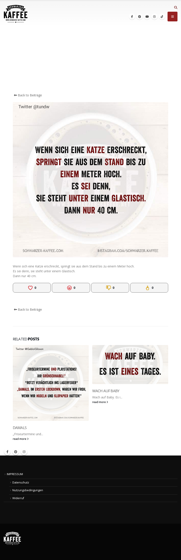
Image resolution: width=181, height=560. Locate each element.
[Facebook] (132, 16)
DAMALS (19, 427)
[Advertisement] (90, 60)
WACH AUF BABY (105, 390)
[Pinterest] (139, 16)
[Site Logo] (16, 14)
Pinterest (15, 451)
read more (20, 439)
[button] (175, 7)
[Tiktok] (162, 16)
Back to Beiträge (29, 95)
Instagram (24, 451)
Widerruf (18, 498)
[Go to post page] (51, 383)
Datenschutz (20, 482)
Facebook (7, 451)
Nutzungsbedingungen (27, 490)
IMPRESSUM (15, 474)
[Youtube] (147, 16)
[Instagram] (154, 16)
